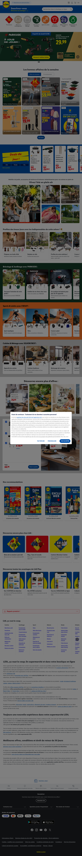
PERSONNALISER (52, 441)
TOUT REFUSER (41, 441)
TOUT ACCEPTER (65, 441)
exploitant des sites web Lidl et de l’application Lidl (29, 417)
